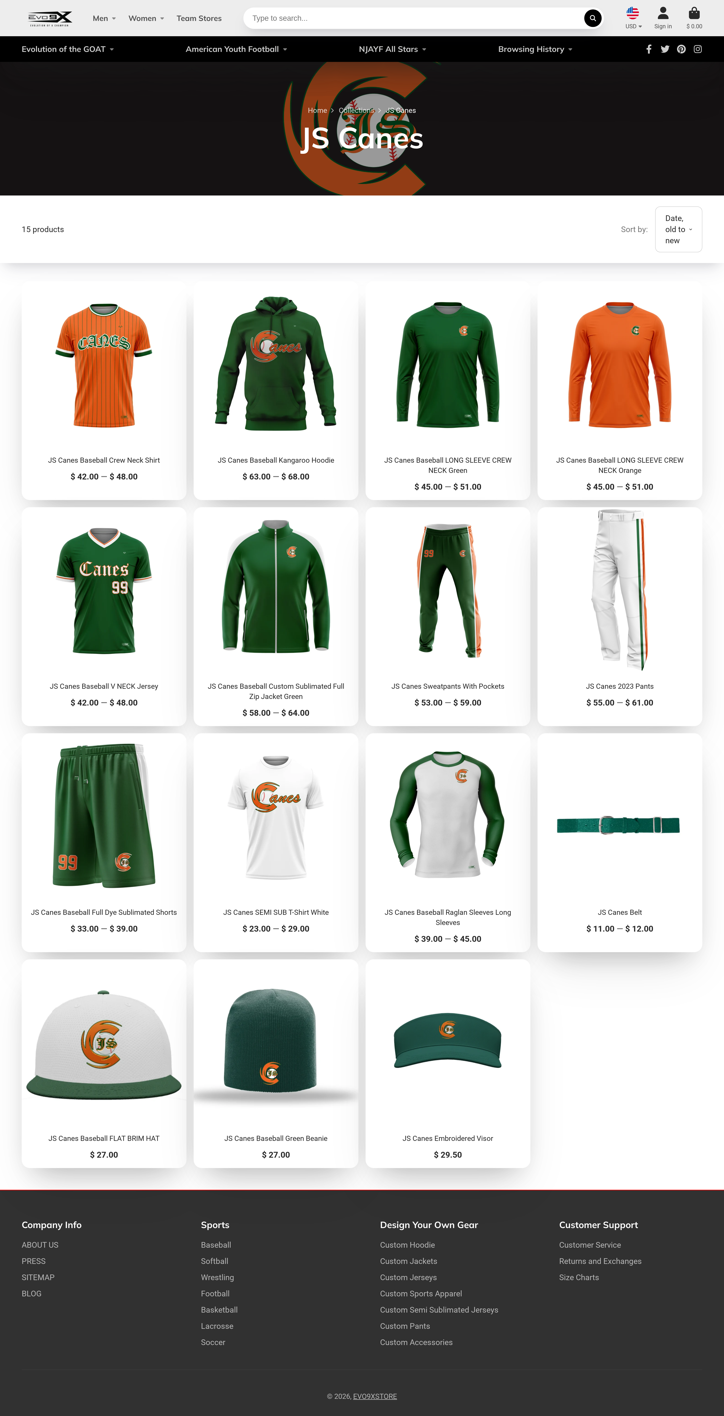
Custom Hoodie (407, 1245)
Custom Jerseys (408, 1277)
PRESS (34, 1261)
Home (317, 110)
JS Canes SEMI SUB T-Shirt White (276, 842)
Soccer (213, 1342)
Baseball (216, 1245)
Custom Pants (405, 1326)
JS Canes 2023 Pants (620, 616)
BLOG (32, 1293)
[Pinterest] (681, 49)
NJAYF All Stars (388, 49)
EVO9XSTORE (375, 1396)
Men (100, 18)
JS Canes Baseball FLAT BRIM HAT (104, 1063)
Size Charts (579, 1277)
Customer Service (590, 1245)
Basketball (219, 1309)
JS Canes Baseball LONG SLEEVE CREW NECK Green (448, 390)
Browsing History (531, 49)
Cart (694, 18)
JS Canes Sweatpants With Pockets (448, 616)
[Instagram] (697, 49)
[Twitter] (665, 49)
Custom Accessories (416, 1342)
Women (142, 18)
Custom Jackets (408, 1261)
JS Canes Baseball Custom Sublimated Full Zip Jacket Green (276, 616)
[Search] (593, 18)
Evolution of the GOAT (64, 49)
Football (215, 1293)
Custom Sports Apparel (421, 1293)
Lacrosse (217, 1326)
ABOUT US (40, 1245)
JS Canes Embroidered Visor (448, 1063)
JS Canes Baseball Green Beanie (276, 1063)
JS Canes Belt (620, 842)
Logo (50, 18)
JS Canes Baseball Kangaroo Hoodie (276, 390)
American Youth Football (232, 49)
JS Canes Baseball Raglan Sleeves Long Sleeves (448, 842)
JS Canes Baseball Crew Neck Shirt (104, 390)
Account (663, 18)
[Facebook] (648, 49)
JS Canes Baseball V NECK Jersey (104, 616)
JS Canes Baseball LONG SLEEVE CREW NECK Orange (620, 390)
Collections (356, 110)
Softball (214, 1261)
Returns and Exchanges (600, 1261)
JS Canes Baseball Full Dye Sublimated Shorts (104, 842)
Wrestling (217, 1277)
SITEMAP (38, 1277)
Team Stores (199, 18)
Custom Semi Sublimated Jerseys (439, 1309)
